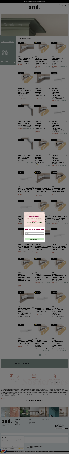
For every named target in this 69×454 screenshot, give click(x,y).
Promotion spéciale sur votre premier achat (34, 230)
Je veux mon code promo (34, 239)
